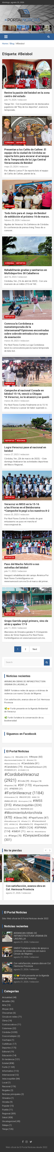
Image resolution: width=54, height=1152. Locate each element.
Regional (21, 441)
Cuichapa (6, 1040)
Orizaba (5, 1102)
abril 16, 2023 (10, 277)
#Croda (23, 781)
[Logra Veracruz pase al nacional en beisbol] (27, 429)
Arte (4, 1005)
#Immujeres (25, 801)
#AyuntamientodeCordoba (14, 760)
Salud (4, 1117)
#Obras (20, 817)
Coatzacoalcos (9, 1024)
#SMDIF (18, 831)
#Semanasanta (11, 828)
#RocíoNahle (26, 824)
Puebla (5, 1109)
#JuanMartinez (11, 809)
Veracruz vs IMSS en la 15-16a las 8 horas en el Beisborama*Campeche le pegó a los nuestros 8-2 (26, 507)
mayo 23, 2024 (11, 166)
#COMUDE (10, 770)
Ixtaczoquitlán (8, 1078)
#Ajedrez (9, 757)
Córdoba (9, 143)
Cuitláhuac (7, 1044)
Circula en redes (9, 1016)
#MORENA (27, 809)
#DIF (25, 785)
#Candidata (30, 763)
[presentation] (46, 850)
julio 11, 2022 (10, 571)
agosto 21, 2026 (13, 893)
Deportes (9, 86)
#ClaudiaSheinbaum (35, 767)
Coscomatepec (9, 1036)
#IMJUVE (25, 797)
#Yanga (15, 835)
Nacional (6, 1086)
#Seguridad (41, 824)
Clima (4, 1020)
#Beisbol (31, 760)
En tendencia (8, 1059)
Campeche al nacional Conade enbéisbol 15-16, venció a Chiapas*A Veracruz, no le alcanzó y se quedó (26, 394)
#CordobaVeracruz (21, 777)
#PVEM (13, 824)
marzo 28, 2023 (11, 401)
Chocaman (7, 1013)
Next (35, 649)
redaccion (22, 100)
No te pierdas (13, 850)
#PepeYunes (39, 817)
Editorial (6, 1051)
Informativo (7, 1071)
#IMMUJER (10, 801)
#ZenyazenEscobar (26, 838)
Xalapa (5, 1125)
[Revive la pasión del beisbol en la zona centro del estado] (27, 74)
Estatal (5, 1063)
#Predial (26, 821)
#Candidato (13, 766)
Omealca (6, 1098)
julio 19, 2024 (10, 100)
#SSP (30, 832)
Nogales (6, 1090)
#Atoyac (35, 756)
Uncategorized (9, 1121)
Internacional (8, 1075)
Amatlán (6, 1001)
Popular (5, 1106)
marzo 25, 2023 (11, 514)
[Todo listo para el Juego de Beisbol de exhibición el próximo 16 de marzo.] (27, 195)
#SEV (26, 827)
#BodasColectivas (12, 764)
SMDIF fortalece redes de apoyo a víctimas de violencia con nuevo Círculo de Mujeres (31, 951)
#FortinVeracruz (24, 793)
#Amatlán (21, 757)
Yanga (20, 86)
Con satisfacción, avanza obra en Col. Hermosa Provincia (32, 964)
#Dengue (36, 781)
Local (4, 1082)
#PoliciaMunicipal (12, 821)
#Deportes (10, 785)
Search (47, 662)
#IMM (35, 797)
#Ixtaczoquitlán (27, 805)
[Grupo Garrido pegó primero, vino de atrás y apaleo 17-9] (27, 602)
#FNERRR (16, 789)
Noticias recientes (16, 926)
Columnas (7, 1028)
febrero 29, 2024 (11, 220)
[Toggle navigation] (6, 36)
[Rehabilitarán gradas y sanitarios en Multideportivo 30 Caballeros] (27, 251)
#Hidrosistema (11, 797)
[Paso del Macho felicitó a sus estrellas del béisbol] (27, 545)
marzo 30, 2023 (11, 341)
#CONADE (23, 770)
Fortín (10, 879)
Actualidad (7, 997)
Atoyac (5, 1009)
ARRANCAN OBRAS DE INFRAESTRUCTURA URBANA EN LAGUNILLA (30, 936)
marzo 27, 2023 (11, 454)
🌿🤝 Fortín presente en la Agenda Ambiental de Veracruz (31, 977)
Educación (7, 1055)
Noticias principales (11, 1094)
